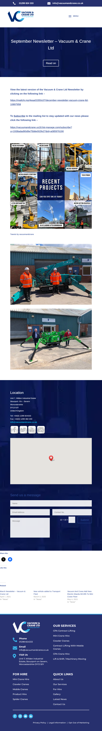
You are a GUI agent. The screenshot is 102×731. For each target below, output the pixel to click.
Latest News (60, 699)
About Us (58, 679)
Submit (84, 519)
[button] (52, 458)
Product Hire (20, 694)
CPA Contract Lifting (64, 631)
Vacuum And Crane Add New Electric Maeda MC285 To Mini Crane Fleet (80, 594)
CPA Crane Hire (61, 654)
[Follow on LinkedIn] (31, 716)
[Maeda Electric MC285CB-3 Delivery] (51, 369)
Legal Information (57, 722)
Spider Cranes (20, 699)
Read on (51, 63)
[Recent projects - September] (51, 229)
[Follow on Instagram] (20, 716)
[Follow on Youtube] (25, 716)
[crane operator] (51, 305)
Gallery (57, 694)
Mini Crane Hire (61, 636)
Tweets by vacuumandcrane (22, 234)
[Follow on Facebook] (15, 716)
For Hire (57, 689)
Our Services (60, 684)
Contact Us (59, 704)
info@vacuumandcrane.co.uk (23, 422)
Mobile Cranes (20, 689)
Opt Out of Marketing (79, 722)
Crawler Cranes (61, 641)
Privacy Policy (39, 722)
